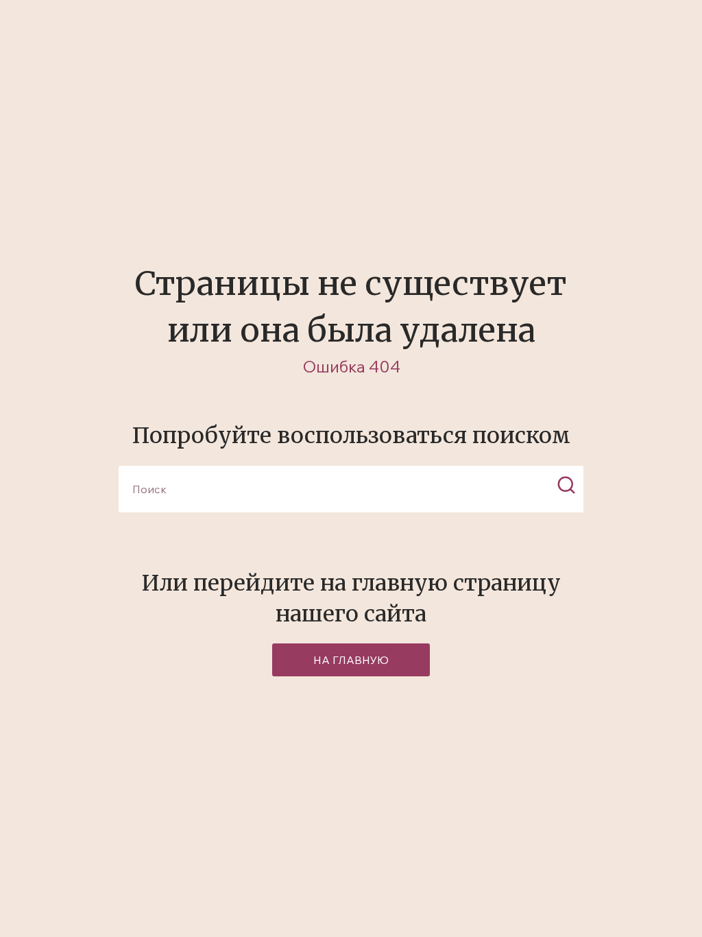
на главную (351, 660)
